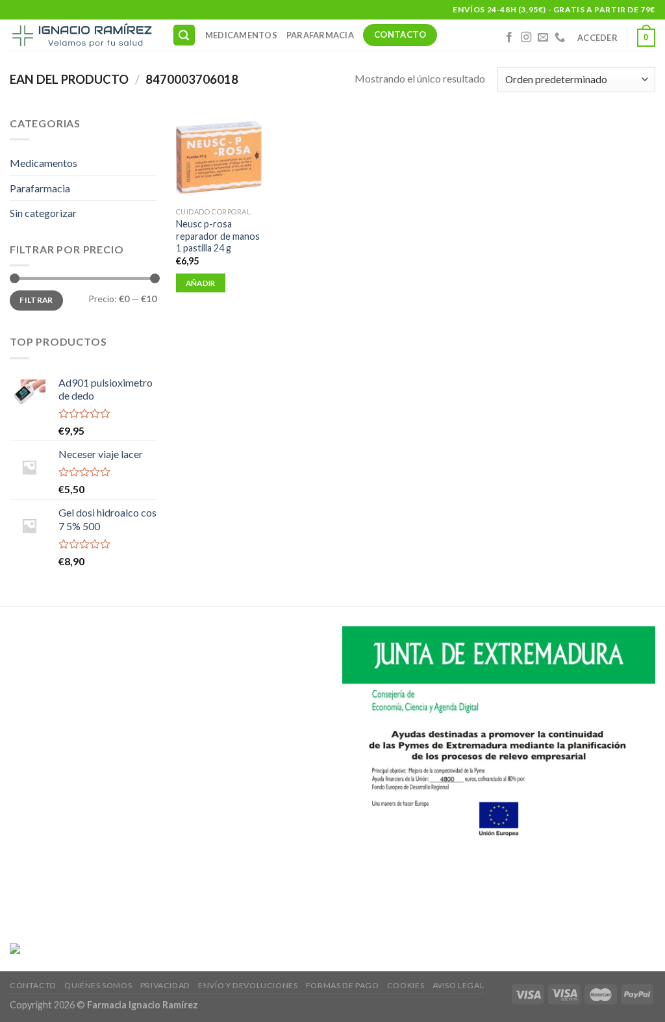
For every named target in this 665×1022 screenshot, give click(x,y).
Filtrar (36, 300)
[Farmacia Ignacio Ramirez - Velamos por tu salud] (81, 35)
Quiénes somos (98, 985)
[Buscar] (184, 35)
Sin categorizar (43, 213)
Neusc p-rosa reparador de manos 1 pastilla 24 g (218, 235)
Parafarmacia (320, 35)
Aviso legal (458, 985)
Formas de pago (342, 985)
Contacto (33, 985)
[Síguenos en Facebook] (509, 38)
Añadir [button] (201, 283)
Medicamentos (241, 35)
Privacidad (165, 985)
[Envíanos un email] (543, 38)
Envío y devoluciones (247, 985)
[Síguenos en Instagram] (526, 38)
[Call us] (560, 38)
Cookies (405, 985)
